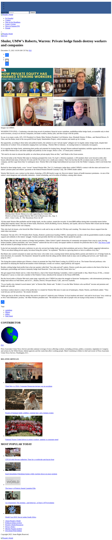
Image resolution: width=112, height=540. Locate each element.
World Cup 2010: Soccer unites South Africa (20, 517)
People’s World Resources (14, 525)
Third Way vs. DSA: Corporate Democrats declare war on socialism (28, 386)
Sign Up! (4, 36)
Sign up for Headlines (12, 22)
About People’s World (13, 521)
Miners (7, 312)
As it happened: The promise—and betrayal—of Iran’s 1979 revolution (29, 503)
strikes (7, 314)
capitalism (8, 310)
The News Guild (104, 242)
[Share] (58, 55)
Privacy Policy (10, 527)
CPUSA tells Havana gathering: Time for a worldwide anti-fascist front (29, 459)
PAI (30, 50)
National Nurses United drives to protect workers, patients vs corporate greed (31, 439)
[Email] (58, 60)
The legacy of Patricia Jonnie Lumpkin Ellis (20, 488)
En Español (9, 18)
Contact (8, 20)
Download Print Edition (13, 531)
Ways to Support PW (12, 26)
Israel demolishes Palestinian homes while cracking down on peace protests (31, 474)
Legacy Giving (10, 24)
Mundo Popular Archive (13, 529)
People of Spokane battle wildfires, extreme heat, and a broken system (29, 413)
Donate (7, 28)
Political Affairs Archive (13, 523)
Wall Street (9, 316)
